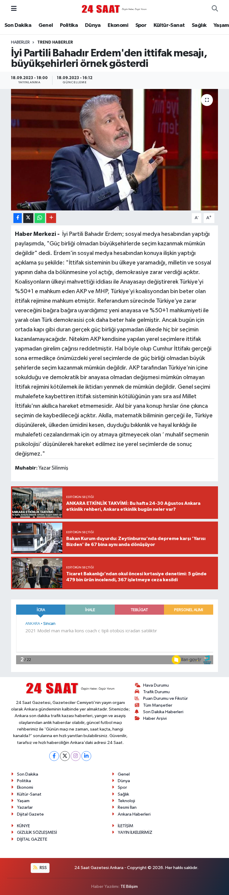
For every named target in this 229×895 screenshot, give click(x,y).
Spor (141, 25)
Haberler (20, 42)
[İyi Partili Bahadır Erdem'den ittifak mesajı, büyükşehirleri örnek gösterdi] (114, 149)
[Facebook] (54, 756)
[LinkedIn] (86, 756)
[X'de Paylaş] (28, 218)
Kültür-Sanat (169, 25)
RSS (43, 867)
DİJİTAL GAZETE (32, 839)
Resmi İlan (127, 807)
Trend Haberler (55, 42)
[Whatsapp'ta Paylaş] (40, 218)
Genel (45, 25)
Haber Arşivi (155, 718)
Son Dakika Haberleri (163, 712)
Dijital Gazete (30, 814)
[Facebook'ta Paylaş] (17, 218)
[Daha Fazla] (51, 218)
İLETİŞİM (125, 826)
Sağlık (199, 25)
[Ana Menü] (14, 8)
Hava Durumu (156, 685)
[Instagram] (76, 756)
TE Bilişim (129, 886)
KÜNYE (23, 826)
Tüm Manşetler (157, 705)
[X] (65, 756)
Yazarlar (25, 807)
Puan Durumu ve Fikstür (165, 698)
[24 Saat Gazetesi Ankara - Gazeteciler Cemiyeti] (114, 9)
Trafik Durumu (156, 692)
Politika (69, 25)
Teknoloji (126, 801)
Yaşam (221, 25)
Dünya (93, 25)
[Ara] (215, 9)
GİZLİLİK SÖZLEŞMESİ (37, 832)
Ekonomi (118, 25)
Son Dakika (17, 25)
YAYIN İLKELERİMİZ (135, 832)
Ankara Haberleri (134, 814)
